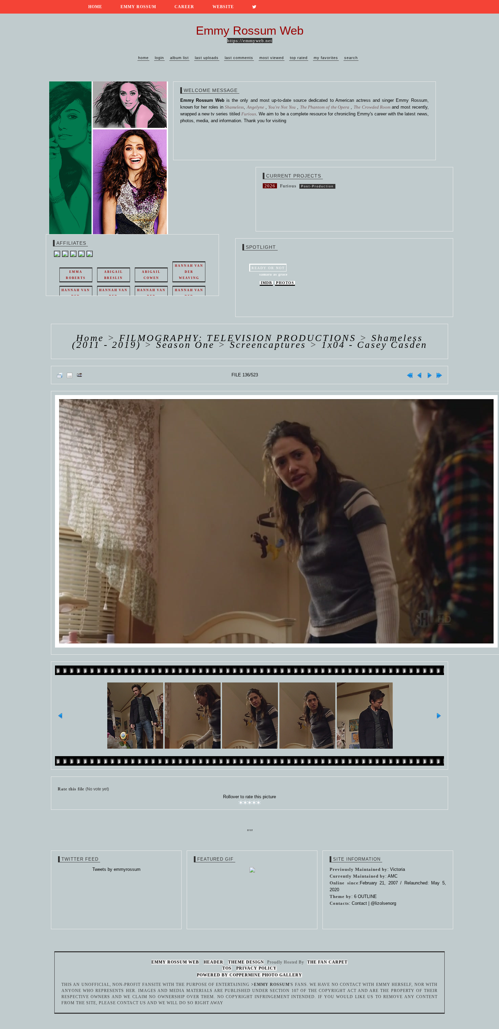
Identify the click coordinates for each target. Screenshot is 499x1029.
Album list (179, 58)
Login (159, 58)
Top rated (299, 58)
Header (213, 962)
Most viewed (271, 58)
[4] (254, 802)
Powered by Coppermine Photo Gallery (249, 975)
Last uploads (207, 58)
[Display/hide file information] (69, 375)
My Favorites (326, 58)
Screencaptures (268, 344)
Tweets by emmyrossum (116, 869)
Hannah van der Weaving (189, 272)
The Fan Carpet (327, 962)
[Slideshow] (79, 375)
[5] (258, 802)
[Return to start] (409, 375)
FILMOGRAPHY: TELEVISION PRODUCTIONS (237, 338)
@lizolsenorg (383, 903)
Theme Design (246, 962)
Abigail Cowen (151, 275)
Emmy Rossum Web (175, 962)
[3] (249, 802)
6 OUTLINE (365, 896)
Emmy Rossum (138, 6)
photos (285, 283)
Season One (185, 344)
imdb (266, 283)
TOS (227, 968)
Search (351, 58)
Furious (288, 185)
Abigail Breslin (113, 275)
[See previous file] (419, 375)
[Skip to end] (439, 375)
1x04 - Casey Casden (374, 344)
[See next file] (429, 375)
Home (95, 6)
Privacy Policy (256, 968)
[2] (245, 802)
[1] (241, 802)
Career (184, 6)
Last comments (239, 58)
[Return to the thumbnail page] (59, 375)
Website (223, 6)
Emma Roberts (76, 275)
